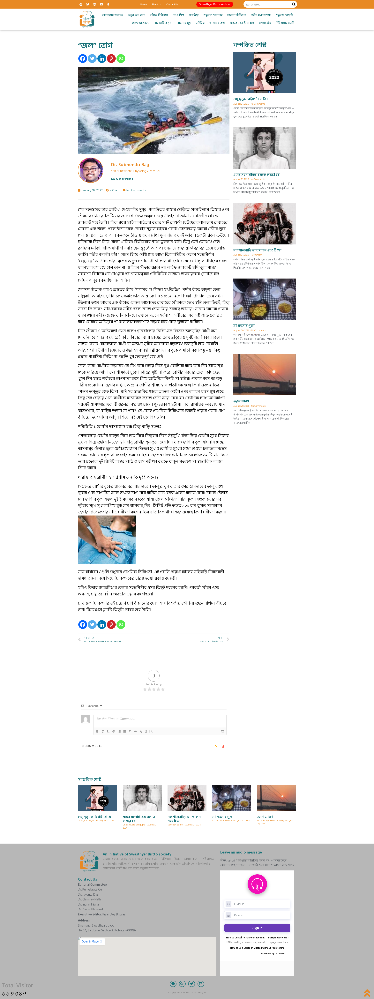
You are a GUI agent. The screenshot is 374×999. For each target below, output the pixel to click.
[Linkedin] (101, 58)
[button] (214, 4)
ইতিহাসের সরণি (285, 23)
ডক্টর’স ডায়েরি (284, 15)
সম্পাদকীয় (265, 23)
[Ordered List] (119, 731)
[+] (151, 731)
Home (143, 4)
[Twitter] (88, 4)
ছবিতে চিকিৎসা (159, 15)
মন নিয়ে (194, 15)
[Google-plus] (94, 4)
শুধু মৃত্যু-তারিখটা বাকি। (250, 99)
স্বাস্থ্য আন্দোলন (141, 23)
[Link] (141, 731)
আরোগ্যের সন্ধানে (112, 15)
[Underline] (108, 731)
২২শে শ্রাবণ (241, 401)
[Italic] (103, 731)
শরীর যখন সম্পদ (261, 15)
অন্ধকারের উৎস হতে (242, 23)
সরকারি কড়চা (163, 23)
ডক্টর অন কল (136, 15)
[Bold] (97, 731)
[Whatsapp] (120, 58)
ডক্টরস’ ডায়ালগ (213, 15)
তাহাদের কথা (217, 23)
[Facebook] (81, 4)
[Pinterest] (111, 58)
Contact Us (172, 4)
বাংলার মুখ (184, 23)
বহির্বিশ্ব (200, 23)
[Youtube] (101, 4)
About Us (156, 4)
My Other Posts (122, 178)
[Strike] (113, 731)
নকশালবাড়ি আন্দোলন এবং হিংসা (257, 250)
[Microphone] (108, 4)
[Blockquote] (130, 731)
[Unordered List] (124, 731)
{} (146, 731)
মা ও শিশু (178, 15)
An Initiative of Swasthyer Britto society (137, 854)
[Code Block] (135, 731)
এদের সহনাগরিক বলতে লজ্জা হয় (256, 175)
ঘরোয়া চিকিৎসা (236, 15)
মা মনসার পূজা (244, 326)
